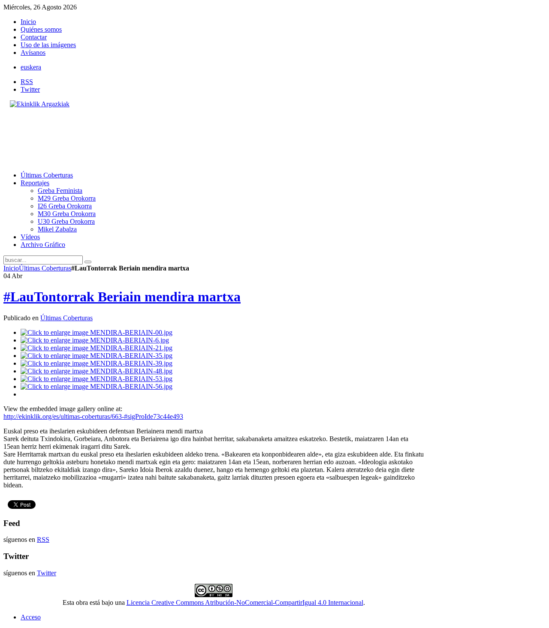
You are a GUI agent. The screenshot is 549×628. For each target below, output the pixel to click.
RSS (27, 81)
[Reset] (87, 262)
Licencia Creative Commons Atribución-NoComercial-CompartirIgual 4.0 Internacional (245, 602)
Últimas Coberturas (45, 268)
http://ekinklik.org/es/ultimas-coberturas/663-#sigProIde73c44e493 (93, 416)
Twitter (30, 89)
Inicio (11, 268)
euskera (31, 67)
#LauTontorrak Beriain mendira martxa (122, 296)
